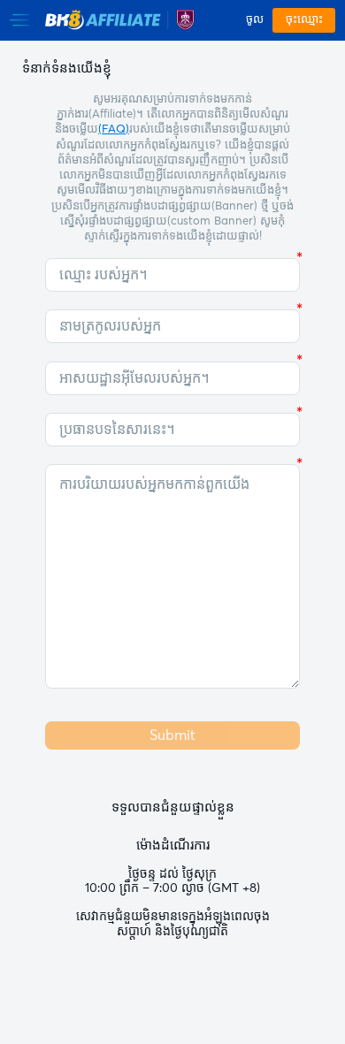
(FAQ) (113, 129)
